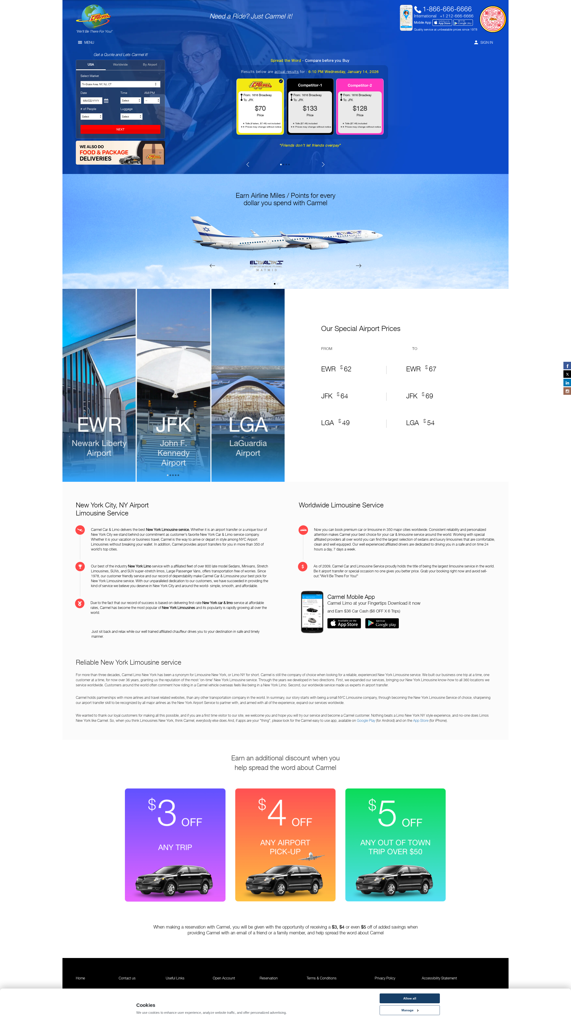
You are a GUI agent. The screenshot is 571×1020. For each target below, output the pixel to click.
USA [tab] (91, 64)
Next (293, 383)
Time (123, 93)
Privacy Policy (385, 978)
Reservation (269, 978)
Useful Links (175, 978)
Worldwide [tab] (120, 64)
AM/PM (149, 93)
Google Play (366, 720)
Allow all (409, 998)
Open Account (224, 978)
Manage (407, 1010)
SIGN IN (486, 42)
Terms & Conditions (322, 978)
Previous (53, 383)
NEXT (120, 129)
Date (84, 93)
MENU (89, 42)
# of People (88, 109)
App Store (420, 720)
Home (80, 978)
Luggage (126, 109)
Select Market (90, 76)
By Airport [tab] (150, 64)
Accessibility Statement (439, 978)
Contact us (127, 978)
